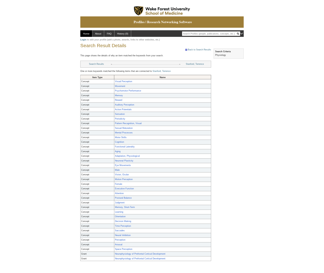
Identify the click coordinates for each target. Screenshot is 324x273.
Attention (119, 193)
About (98, 33)
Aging (117, 151)
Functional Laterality (125, 146)
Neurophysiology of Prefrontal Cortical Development (140, 254)
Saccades (120, 230)
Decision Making (123, 221)
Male (117, 170)
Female (118, 184)
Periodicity (120, 118)
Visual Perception (123, 81)
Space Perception (123, 249)
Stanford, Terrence (195, 64)
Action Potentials (123, 109)
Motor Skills (121, 137)
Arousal (118, 244)
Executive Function (124, 188)
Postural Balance (123, 198)
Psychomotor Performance (128, 90)
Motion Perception (124, 179)
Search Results (96, 64)
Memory (119, 95)
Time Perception (123, 226)
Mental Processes (124, 132)
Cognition (119, 142)
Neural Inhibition (123, 235)
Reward (118, 100)
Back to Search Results (199, 49)
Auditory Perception (124, 104)
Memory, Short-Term (125, 207)
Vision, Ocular (122, 174)
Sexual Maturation (124, 128)
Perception (120, 240)
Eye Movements (123, 165)
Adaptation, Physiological (127, 156)
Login (83, 39)
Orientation (120, 216)
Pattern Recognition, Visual (128, 123)
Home (86, 33)
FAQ (109, 33)
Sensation (120, 114)
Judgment (120, 202)
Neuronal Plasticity (124, 160)
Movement (120, 86)
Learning (119, 212)
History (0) (122, 33)
